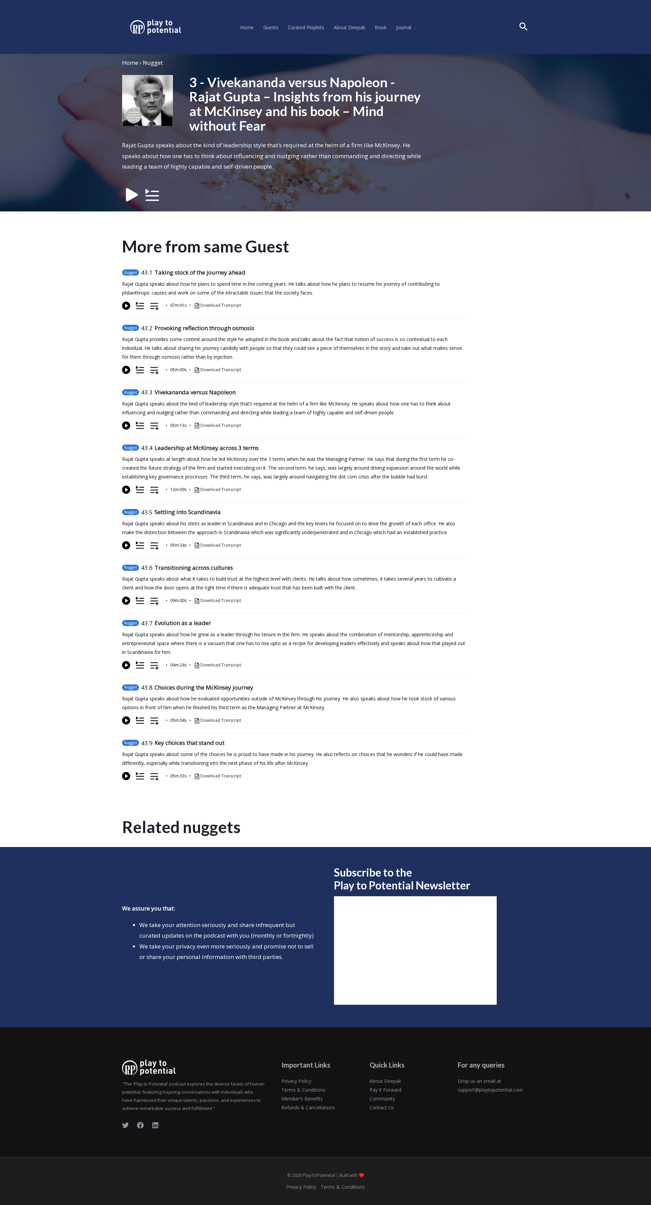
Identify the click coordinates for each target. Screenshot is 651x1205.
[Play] (126, 306)
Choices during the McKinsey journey (204, 687)
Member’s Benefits (302, 1098)
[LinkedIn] (155, 1125)
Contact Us (382, 1107)
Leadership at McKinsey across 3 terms (207, 448)
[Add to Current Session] (140, 305)
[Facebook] (140, 1125)
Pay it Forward (385, 1090)
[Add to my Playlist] (154, 307)
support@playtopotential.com (490, 1090)
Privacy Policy (296, 1081)
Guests (270, 27)
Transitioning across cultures (194, 567)
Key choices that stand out (189, 743)
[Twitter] (125, 1125)
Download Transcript (220, 305)
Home (247, 27)
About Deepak (349, 27)
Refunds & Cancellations (308, 1107)
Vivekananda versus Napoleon (195, 392)
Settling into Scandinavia (188, 512)
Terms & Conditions (303, 1090)
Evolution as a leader (183, 623)
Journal (403, 27)
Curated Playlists (306, 27)
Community (382, 1098)
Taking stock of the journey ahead (200, 272)
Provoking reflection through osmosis (204, 328)
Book (381, 27)
